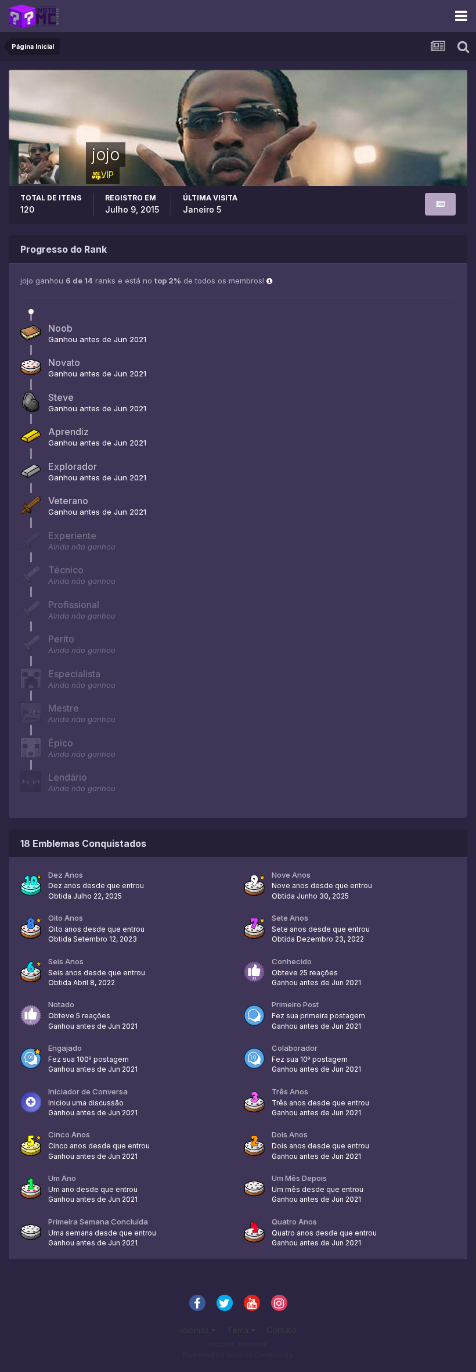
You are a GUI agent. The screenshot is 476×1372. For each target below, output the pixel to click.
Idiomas (195, 1330)
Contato (281, 1330)
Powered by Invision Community (238, 1355)
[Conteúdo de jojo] (440, 204)
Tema (239, 1330)
